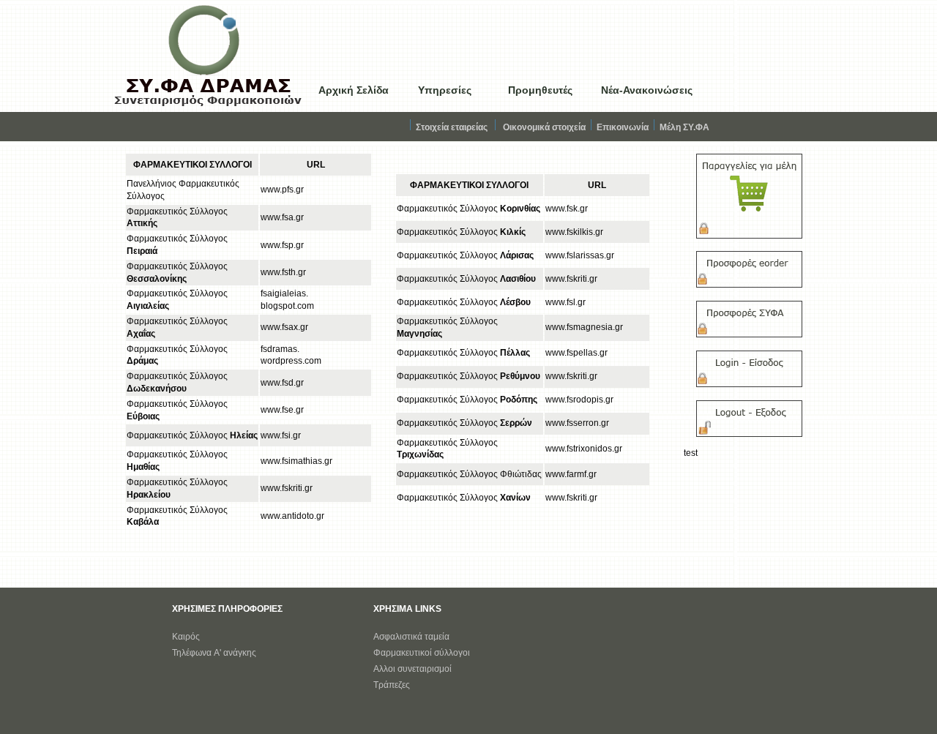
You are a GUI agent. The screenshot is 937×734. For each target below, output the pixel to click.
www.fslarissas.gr (579, 255)
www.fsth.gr (283, 272)
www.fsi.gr (281, 435)
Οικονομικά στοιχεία (544, 127)
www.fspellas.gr (576, 353)
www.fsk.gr (566, 208)
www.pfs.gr (282, 189)
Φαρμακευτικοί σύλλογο (420, 653)
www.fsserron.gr (577, 423)
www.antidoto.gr (292, 516)
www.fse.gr (282, 410)
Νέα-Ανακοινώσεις (647, 90)
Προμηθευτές (540, 90)
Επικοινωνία (623, 127)
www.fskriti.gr (287, 488)
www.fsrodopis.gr (579, 399)
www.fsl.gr (565, 302)
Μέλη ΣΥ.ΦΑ (684, 127)
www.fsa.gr (282, 217)
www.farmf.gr (571, 474)
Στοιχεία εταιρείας (452, 127)
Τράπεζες (391, 685)
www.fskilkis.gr (574, 232)
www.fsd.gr (282, 383)
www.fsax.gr (284, 327)
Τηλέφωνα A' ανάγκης (214, 653)
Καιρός (186, 637)
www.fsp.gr (282, 245)
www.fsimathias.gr (296, 461)
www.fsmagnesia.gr (584, 327)
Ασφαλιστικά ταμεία (411, 637)
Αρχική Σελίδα (353, 90)
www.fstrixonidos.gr (583, 448)
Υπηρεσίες (444, 90)
